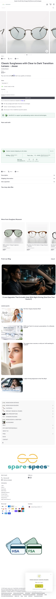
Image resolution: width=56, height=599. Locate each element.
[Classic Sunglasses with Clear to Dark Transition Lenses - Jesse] (28, 129)
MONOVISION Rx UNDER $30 (29, 594)
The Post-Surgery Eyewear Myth (32, 308)
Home (2, 56)
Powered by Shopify (38, 596)
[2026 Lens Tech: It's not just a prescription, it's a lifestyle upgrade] (12, 332)
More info (51, 151)
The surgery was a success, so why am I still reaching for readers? (38, 344)
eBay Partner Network (6, 499)
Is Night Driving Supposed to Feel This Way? (35, 378)
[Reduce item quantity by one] (2, 92)
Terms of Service (4, 496)
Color (2, 80)
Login (2, 485)
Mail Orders (3, 490)
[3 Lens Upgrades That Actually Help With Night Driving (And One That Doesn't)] (28, 280)
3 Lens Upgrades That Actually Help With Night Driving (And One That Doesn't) (29, 298)
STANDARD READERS (16, 594)
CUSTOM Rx (27, 593)
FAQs (22, 596)
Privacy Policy (4, 494)
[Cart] (50, 4)
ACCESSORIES (40, 594)
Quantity (3, 89)
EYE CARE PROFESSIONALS (7, 596)
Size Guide (3, 489)
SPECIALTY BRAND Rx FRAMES (38, 593)
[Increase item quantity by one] (7, 92)
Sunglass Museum (15, 219)
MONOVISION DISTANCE (6, 593)
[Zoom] (47, 51)
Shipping (3, 94)
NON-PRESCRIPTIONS (6, 594)
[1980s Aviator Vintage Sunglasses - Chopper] (13, 236)
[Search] (53, 7)
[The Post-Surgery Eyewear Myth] (12, 315)
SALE (45, 594)
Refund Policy (4, 497)
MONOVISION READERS (18, 593)
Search (2, 487)
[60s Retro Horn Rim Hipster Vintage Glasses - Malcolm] (37, 236)
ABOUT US (17, 596)
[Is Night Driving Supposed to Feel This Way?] (12, 385)
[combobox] (28, 7)
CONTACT (30, 596)
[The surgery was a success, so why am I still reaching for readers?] (12, 359)
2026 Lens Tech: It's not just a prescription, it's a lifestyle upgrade (38, 326)
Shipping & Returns (5, 492)
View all (53, 259)
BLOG (25, 596)
